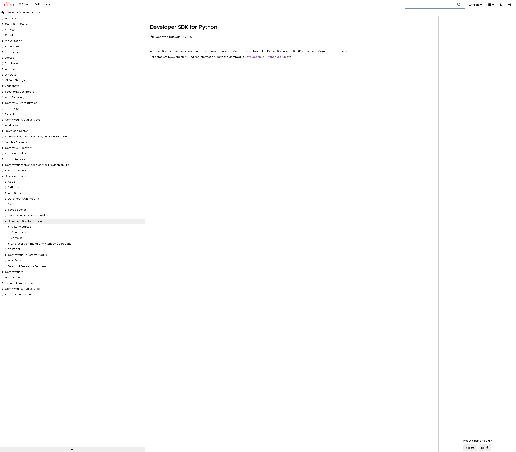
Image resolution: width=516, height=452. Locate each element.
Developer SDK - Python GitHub (265, 57)
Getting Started (21, 227)
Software (13, 12)
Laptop (10, 58)
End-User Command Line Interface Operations (41, 244)
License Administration (20, 283)
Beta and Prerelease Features (27, 266)
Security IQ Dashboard (19, 92)
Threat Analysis (15, 159)
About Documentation (19, 294)
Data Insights (13, 108)
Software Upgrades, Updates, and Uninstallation (36, 137)
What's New (12, 18)
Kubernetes (12, 46)
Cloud (9, 35)
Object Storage (15, 80)
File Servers (12, 52)
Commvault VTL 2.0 (17, 272)
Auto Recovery (14, 97)
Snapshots (12, 86)
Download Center (16, 131)
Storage (10, 29)
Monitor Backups (16, 142)
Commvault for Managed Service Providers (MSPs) (37, 165)
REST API (14, 249)
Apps (11, 182)
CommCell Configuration (21, 103)
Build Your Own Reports (23, 199)
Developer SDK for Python (25, 221)
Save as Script (17, 210)
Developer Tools (16, 176)
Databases (12, 63)
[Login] (509, 5)
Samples (16, 238)
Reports (10, 114)
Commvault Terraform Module (28, 255)
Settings (13, 187)
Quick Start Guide (16, 24)
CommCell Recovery (18, 148)
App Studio (15, 193)
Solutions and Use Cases (21, 153)
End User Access (16, 170)
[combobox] (429, 5)
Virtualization (13, 41)
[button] (459, 5)
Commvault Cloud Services (22, 120)
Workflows (11, 125)
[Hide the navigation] (72, 449)
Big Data (10, 75)
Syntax (12, 204)
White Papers (13, 277)
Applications (13, 69)
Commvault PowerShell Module (28, 215)
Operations (18, 232)
